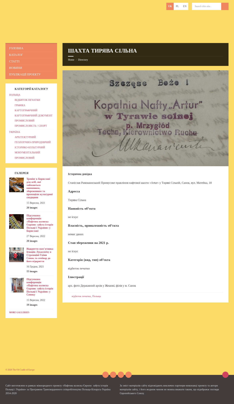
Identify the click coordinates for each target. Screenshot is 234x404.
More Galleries (19, 312)
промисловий (24, 120)
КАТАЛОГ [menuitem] (16, 54)
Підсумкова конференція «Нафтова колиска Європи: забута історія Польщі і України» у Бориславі (40, 223)
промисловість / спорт (31, 125)
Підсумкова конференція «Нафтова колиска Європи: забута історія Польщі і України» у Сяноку (40, 287)
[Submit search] (225, 6)
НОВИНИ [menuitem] (15, 67)
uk (170, 6)
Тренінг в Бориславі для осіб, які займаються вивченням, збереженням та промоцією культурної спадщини (40, 188)
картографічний (26, 110)
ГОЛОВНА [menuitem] (16, 48)
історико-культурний (30, 147)
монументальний (27, 152)
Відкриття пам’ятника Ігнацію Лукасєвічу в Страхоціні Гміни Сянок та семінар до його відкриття (40, 254)
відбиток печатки (81, 296)
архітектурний (25, 137)
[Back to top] (225, 375)
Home (71, 59)
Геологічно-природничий (33, 142)
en (184, 6)
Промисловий (24, 158)
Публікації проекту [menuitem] (25, 74)
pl (177, 6)
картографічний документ (33, 115)
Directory (83, 59)
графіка (20, 105)
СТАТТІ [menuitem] (14, 61)
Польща (96, 296)
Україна (14, 132)
